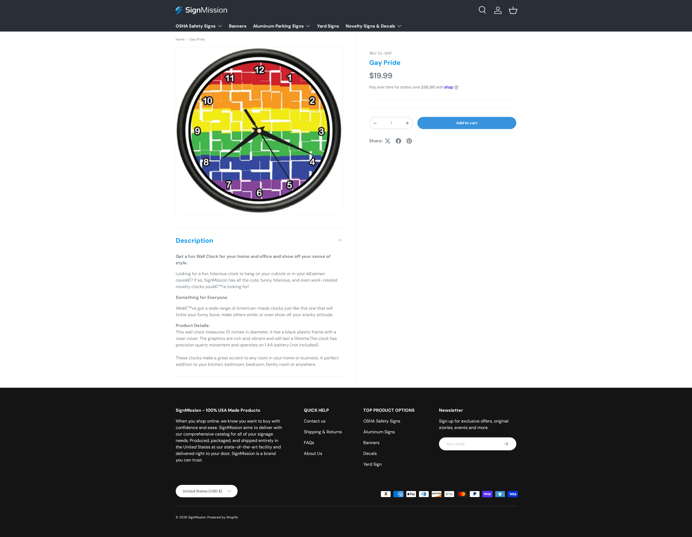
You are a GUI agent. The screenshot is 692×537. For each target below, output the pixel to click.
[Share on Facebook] (398, 141)
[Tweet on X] (387, 141)
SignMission (197, 517)
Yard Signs (328, 26)
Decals (370, 453)
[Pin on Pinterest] (409, 141)
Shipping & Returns (323, 432)
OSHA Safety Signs (196, 26)
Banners (238, 26)
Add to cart (466, 122)
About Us (313, 453)
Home (180, 39)
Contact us (314, 421)
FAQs (309, 442)
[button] (513, 10)
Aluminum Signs (379, 432)
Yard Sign (372, 464)
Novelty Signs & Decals (370, 26)
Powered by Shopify (222, 517)
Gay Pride (197, 39)
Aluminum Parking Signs (278, 26)
